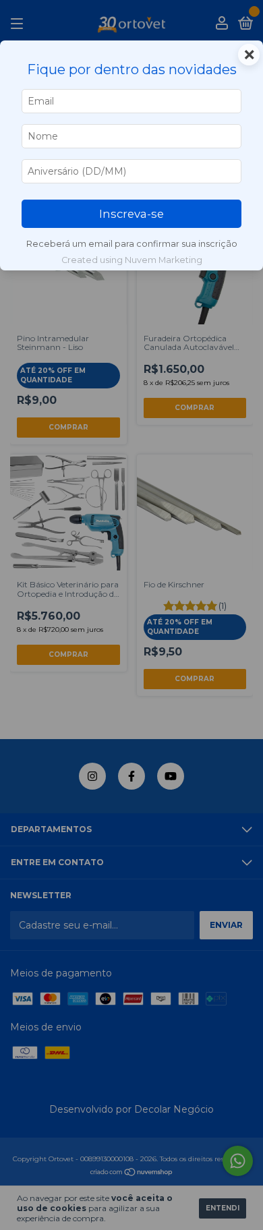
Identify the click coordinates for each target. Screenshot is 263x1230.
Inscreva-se (131, 214)
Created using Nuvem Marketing (131, 260)
